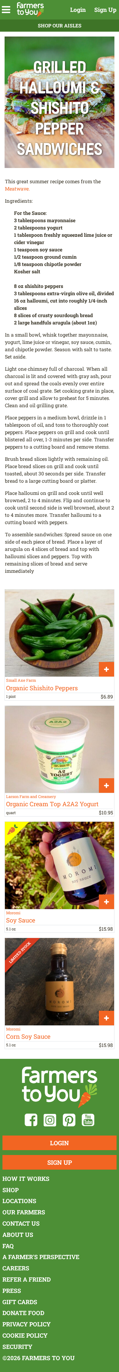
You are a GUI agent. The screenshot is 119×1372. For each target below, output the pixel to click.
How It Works (25, 1178)
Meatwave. (17, 188)
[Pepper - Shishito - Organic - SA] (59, 633)
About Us (17, 1234)
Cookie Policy (25, 1335)
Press (11, 1290)
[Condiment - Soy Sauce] (59, 865)
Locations (19, 1201)
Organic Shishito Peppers (42, 687)
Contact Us (21, 1223)
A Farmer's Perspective (40, 1257)
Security (17, 1346)
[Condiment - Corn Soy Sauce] (59, 981)
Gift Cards (19, 1302)
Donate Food (23, 1313)
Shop (10, 1190)
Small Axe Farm (21, 680)
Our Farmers (23, 1212)
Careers (15, 1268)
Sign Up (105, 9)
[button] (6, 10)
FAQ (8, 1246)
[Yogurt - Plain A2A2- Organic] (59, 749)
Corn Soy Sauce (28, 1036)
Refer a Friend (26, 1279)
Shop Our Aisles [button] (59, 25)
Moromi (13, 912)
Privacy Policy (26, 1324)
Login (78, 9)
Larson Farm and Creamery (31, 796)
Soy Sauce (20, 920)
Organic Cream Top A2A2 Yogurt (52, 803)
